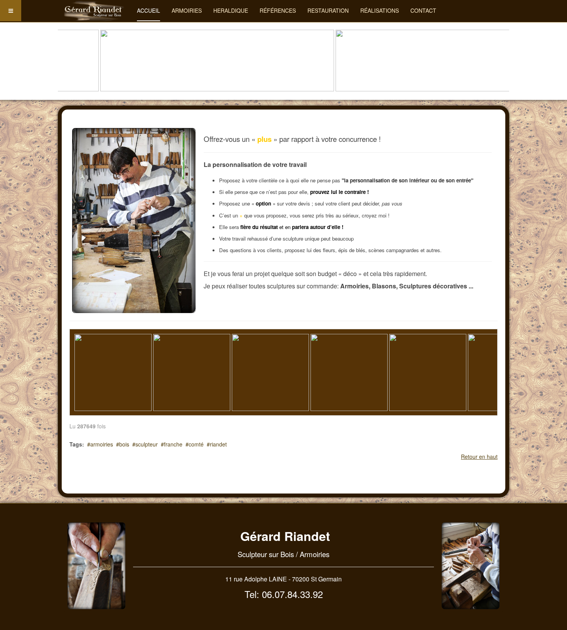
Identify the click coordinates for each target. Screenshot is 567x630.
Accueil (148, 10)
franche (173, 444)
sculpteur (146, 444)
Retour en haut (479, 456)
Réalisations (379, 10)
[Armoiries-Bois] (94, 10)
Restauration (328, 10)
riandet (218, 444)
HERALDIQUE (230, 10)
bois (124, 444)
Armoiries (187, 10)
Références (278, 10)
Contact (423, 10)
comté (196, 444)
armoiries (101, 444)
